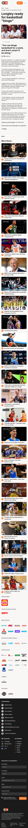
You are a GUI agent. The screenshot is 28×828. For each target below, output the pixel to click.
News (6, 8)
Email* (3, 777)
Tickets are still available (8, 122)
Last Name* (4, 770)
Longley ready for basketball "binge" (11, 10)
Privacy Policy (13, 798)
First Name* (4, 764)
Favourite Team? (5, 791)
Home (2, 8)
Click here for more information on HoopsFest (13, 125)
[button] (20, 3)
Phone (2, 784)
